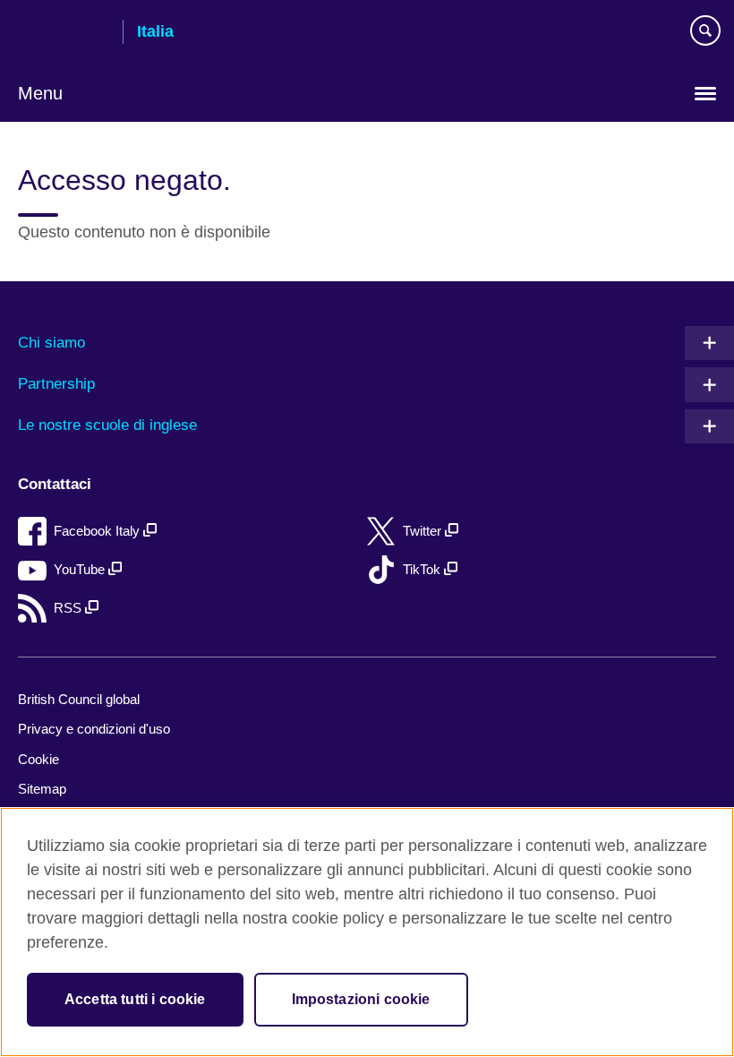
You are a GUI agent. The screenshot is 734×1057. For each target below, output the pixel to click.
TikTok (423, 569)
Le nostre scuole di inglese (107, 425)
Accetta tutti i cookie (135, 999)
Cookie (38, 759)
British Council (63, 33)
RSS (69, 607)
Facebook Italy (98, 530)
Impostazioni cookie (361, 999)
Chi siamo (51, 342)
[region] (367, 932)
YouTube (81, 569)
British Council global (79, 699)
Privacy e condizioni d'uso (94, 728)
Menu (40, 93)
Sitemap (42, 788)
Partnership (56, 383)
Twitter (424, 530)
